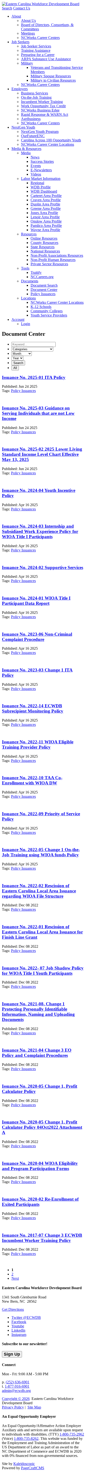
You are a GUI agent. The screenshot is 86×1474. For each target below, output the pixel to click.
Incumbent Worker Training (42, 102)
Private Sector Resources (49, 264)
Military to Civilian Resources (53, 80)
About (16, 16)
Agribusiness (31, 119)
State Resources (42, 247)
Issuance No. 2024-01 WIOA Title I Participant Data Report (36, 601)
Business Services (34, 93)
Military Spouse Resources (51, 76)
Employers (19, 89)
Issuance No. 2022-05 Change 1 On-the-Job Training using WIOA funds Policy (41, 852)
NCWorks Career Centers (40, 38)
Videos (36, 174)
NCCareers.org (42, 277)
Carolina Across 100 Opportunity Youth (51, 140)
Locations (28, 298)
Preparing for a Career (37, 55)
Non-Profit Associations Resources (57, 255)
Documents (29, 281)
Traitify (36, 273)
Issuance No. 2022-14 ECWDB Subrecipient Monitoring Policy (32, 708)
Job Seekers (20, 42)
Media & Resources (26, 149)
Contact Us (21, 8)
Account (17, 319)
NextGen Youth (23, 127)
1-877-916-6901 (17, 1386)
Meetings (28, 33)
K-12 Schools (41, 307)
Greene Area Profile (46, 208)
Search (7, 8)
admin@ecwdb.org (16, 1391)
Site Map (34, 1407)
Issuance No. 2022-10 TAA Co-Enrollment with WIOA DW (32, 780)
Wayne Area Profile (45, 230)
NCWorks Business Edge (40, 110)
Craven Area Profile (46, 200)
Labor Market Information (40, 179)
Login (25, 324)
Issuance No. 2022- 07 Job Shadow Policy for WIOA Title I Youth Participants (43, 971)
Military (27, 63)
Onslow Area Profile (46, 221)
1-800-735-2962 (71, 1434)
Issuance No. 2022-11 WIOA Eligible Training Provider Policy (37, 744)
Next (15, 1278)
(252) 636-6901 (17, 1382)
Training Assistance (35, 50)
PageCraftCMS (32, 1468)
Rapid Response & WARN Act (44, 114)
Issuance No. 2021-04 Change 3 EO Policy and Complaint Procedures (36, 1053)
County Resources (44, 243)
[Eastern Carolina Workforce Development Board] (40, 4)
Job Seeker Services (36, 46)
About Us (28, 21)
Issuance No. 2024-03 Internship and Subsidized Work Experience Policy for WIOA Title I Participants (40, 531)
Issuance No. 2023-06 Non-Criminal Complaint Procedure (37, 637)
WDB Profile (41, 187)
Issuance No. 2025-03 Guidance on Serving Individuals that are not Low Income (38, 413)
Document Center (44, 290)
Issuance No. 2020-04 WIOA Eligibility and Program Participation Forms (40, 1166)
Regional (37, 183)
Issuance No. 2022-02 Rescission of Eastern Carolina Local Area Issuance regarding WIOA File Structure (39, 891)
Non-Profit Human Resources (53, 260)
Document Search (44, 285)
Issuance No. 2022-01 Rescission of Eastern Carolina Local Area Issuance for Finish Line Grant (42, 932)
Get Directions (13, 1309)
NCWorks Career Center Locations (47, 144)
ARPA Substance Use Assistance (46, 59)
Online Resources (44, 238)
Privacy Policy (13, 1407)
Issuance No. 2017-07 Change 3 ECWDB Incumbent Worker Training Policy (42, 1238)
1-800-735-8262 (26, 1439)
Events (36, 166)
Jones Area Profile (44, 213)
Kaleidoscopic (24, 1464)
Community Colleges (47, 311)
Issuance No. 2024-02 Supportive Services (42, 567)
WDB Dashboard (44, 191)
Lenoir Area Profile (45, 217)
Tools (25, 268)
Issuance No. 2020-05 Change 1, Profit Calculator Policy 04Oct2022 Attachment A (42, 1127)
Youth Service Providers (49, 315)
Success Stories (42, 161)
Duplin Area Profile (45, 204)
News (35, 157)
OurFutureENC (33, 136)
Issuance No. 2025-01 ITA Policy (33, 377)
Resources (29, 234)
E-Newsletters (41, 170)
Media (26, 153)
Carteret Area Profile (46, 196)
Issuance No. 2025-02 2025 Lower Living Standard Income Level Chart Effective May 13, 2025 (42, 454)
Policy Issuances (43, 294)
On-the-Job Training (36, 97)
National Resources (45, 251)
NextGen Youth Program (40, 132)
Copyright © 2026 (16, 1399)
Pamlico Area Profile (46, 226)
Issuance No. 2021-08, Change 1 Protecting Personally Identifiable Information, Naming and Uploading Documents (38, 1011)
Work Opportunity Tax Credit (43, 106)
